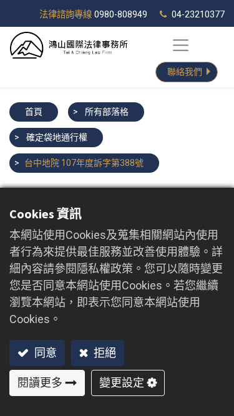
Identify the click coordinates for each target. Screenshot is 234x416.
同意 (44, 353)
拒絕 (103, 353)
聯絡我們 (184, 71)
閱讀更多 (39, 382)
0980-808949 (120, 14)
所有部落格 (107, 112)
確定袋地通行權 (56, 137)
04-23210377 (198, 14)
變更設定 (121, 382)
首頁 (33, 112)
